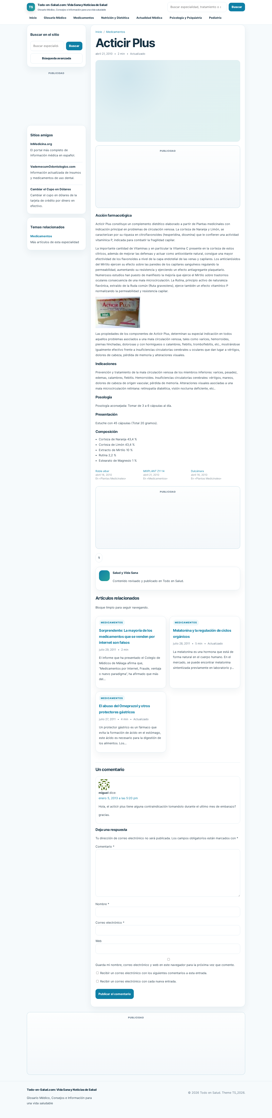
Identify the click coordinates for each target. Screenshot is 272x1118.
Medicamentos (83, 17)
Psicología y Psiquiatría (186, 17)
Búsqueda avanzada (56, 58)
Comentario (104, 846)
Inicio (33, 17)
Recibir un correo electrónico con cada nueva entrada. (138, 981)
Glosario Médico (55, 17)
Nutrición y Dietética (115, 17)
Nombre (102, 904)
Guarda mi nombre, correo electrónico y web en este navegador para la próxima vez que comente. (164, 965)
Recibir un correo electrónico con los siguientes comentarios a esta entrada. (153, 973)
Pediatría (215, 17)
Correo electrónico (109, 922)
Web (98, 941)
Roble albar (102, 471)
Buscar (237, 7)
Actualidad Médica (149, 17)
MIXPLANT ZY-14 (153, 471)
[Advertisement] (56, 98)
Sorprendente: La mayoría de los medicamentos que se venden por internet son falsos (127, 636)
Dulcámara (197, 471)
